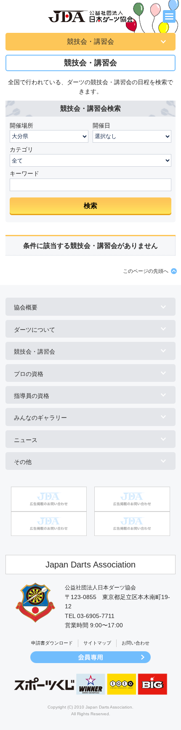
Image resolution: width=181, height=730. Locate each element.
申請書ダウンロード (52, 642)
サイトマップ (97, 642)
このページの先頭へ (145, 271)
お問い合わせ (135, 642)
